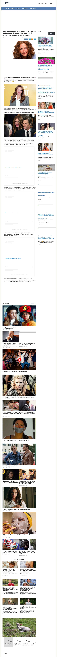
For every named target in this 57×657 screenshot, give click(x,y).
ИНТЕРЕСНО (24, 8)
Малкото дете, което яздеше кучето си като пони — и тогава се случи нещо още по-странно (46, 194)
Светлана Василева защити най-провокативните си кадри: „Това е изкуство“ (28, 570)
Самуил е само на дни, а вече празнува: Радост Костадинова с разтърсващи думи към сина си (10, 607)
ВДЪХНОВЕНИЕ (33, 8)
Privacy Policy (40, 3)
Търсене (39, 31)
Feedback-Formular (49, 3)
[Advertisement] (29, 19)
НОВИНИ (12, 8)
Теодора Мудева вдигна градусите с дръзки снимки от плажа (28, 607)
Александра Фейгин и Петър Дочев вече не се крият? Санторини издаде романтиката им (27, 589)
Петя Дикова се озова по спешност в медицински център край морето (9, 570)
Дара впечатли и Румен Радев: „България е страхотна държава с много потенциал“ (45, 47)
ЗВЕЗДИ (18, 8)
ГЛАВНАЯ (7, 8)
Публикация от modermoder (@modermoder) (19, 183)
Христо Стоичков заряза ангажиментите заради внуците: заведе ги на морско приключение (10, 589)
